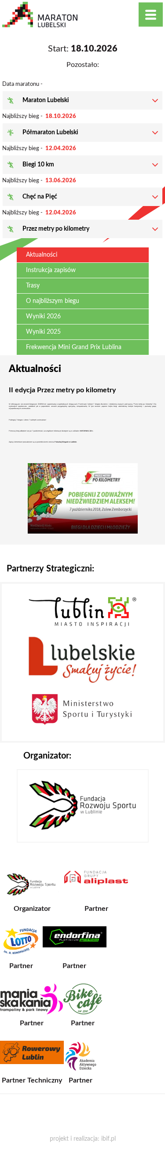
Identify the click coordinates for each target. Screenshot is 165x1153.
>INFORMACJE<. (87, 431)
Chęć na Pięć (39, 197)
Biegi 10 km (38, 165)
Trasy (33, 286)
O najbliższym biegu (52, 301)
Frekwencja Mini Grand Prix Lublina (73, 347)
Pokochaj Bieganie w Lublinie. (66, 442)
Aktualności (41, 255)
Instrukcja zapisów (51, 270)
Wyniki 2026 (43, 316)
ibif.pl (108, 1139)
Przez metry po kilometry (55, 229)
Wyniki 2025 (43, 332)
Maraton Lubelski (45, 100)
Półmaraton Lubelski (50, 132)
